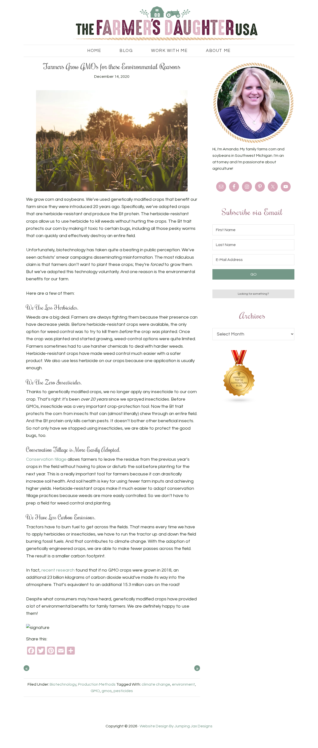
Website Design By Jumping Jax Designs (176, 726)
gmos (107, 691)
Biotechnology (63, 684)
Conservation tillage (46, 459)
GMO (95, 691)
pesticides (123, 691)
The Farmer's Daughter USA (159, 23)
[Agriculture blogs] (239, 403)
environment (183, 684)
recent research (58, 570)
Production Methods (97, 684)
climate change (156, 684)
